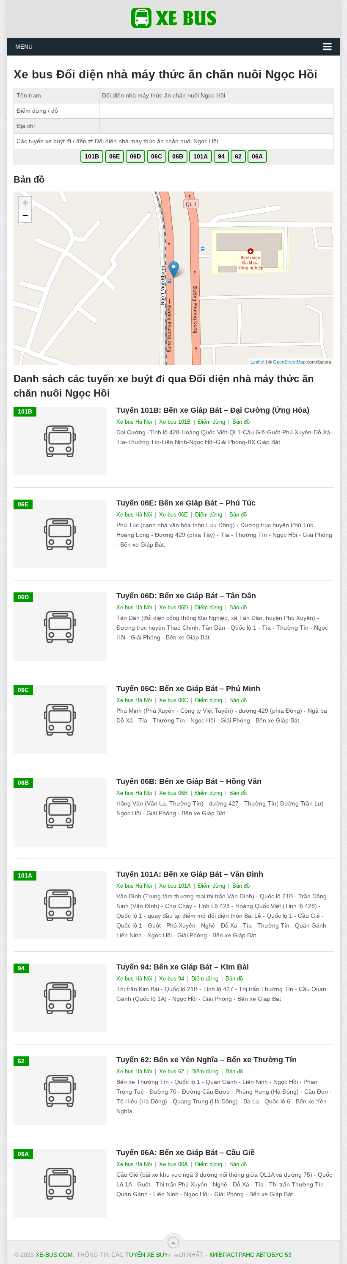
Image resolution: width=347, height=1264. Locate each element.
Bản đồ (241, 422)
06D (135, 156)
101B (92, 156)
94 (221, 156)
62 (238, 156)
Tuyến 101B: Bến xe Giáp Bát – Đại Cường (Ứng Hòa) (212, 410)
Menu (24, 46)
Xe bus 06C (173, 700)
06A (257, 156)
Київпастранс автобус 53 (250, 1254)
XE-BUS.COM (54, 1254)
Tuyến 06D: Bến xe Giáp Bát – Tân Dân (186, 596)
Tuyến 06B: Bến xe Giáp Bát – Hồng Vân (189, 781)
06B (177, 156)
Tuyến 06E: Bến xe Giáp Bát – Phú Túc (186, 503)
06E (114, 156)
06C (156, 156)
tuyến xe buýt (148, 1254)
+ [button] (25, 202)
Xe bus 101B (175, 422)
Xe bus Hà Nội (134, 422)
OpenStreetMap (289, 361)
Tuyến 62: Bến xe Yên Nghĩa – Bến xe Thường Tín (206, 1060)
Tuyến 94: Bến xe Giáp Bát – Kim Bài (182, 967)
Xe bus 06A (173, 1164)
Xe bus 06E (173, 514)
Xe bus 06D (173, 607)
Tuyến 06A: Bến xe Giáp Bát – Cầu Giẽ (185, 1152)
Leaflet (257, 361)
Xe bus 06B (173, 793)
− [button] (25, 215)
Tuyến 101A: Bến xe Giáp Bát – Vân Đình (189, 874)
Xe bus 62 (171, 1071)
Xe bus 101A (175, 886)
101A (200, 156)
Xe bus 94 (171, 978)
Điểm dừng (211, 422)
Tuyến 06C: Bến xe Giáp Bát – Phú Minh (188, 688)
